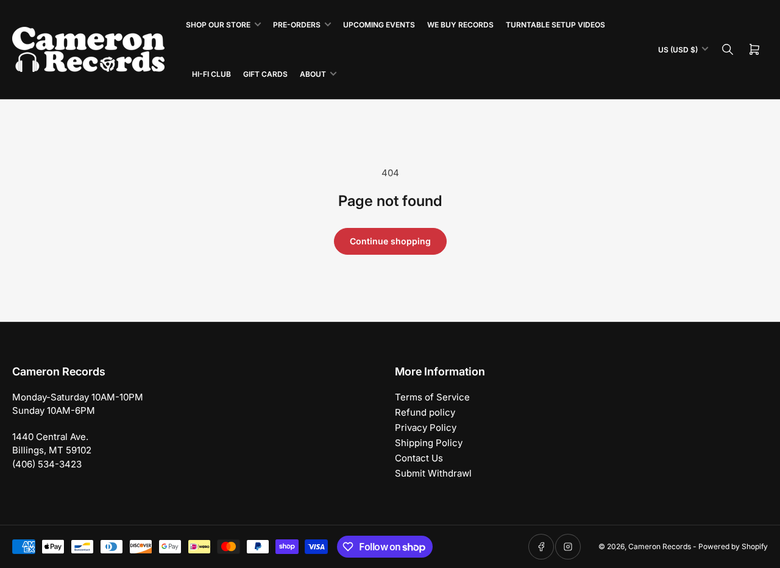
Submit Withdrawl (433, 473)
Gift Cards (265, 74)
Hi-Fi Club (211, 74)
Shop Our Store (218, 24)
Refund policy (425, 412)
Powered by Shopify (733, 546)
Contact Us (419, 458)
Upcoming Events (379, 24)
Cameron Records (659, 546)
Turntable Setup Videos (555, 24)
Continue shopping (390, 241)
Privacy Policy (425, 427)
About (313, 74)
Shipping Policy (429, 443)
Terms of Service (432, 397)
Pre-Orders (297, 24)
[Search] (727, 49)
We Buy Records (460, 24)
